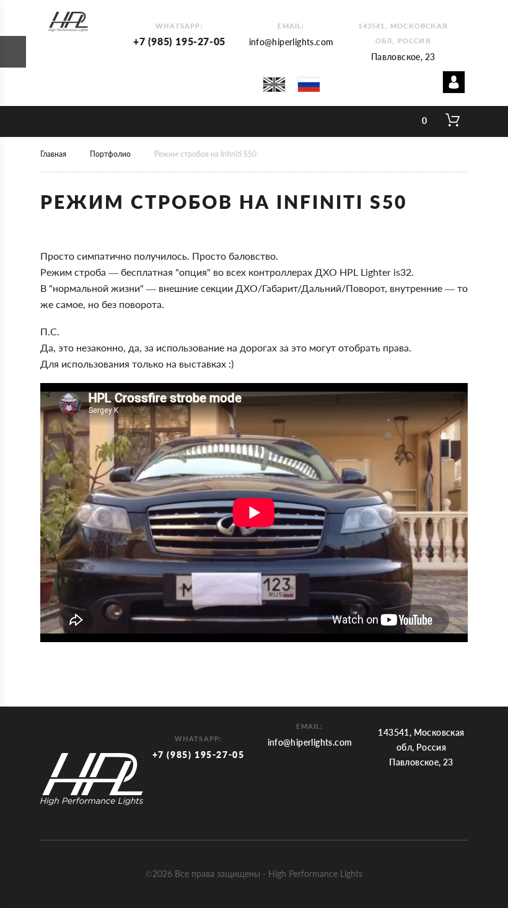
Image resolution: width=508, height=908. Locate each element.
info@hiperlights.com (291, 42)
